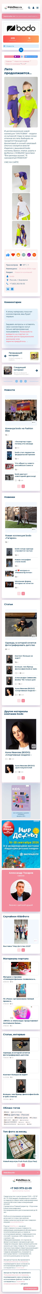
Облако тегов (11, 1108)
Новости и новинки (21, 61)
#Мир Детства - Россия (16, 1115)
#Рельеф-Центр (21, 1118)
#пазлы (28, 1122)
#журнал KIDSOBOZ (10, 1122)
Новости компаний (23, 272)
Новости (10, 46)
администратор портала (21, 1191)
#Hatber (6, 1112)
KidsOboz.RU (9, 1173)
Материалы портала (15, 958)
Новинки (9, 497)
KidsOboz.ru (14, 1226)
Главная (9, 61)
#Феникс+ (15, 1120)
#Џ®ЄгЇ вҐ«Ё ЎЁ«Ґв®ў (16, 1112)
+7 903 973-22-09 (21, 1188)
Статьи (8, 604)
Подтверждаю (31, 1288)
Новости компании (13, 64)
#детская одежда (24, 1120)
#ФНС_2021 (7, 1120)
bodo (23, 64)
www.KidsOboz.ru (16, 1222)
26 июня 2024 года (27, 269)
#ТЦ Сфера (33, 1118)
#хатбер (29, 1124)
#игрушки (21, 1122)
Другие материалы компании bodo (16, 712)
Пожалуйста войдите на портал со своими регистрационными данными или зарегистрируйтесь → (20, 336)
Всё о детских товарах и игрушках (16, 8)
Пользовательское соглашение (16, 1262)
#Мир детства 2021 (8, 1117)
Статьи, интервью (14, 1034)
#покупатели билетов (10, 1124)
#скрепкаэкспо (21, 1124)
